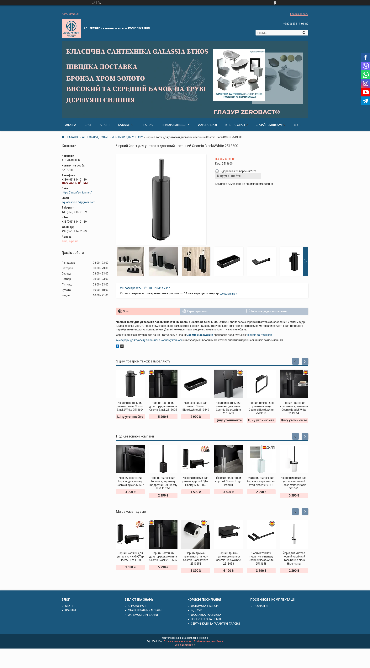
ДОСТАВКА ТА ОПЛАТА (206, 614)
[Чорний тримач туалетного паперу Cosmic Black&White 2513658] (195, 534)
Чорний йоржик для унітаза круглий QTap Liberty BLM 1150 (195, 481)
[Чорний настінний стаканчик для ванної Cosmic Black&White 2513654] (294, 384)
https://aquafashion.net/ (77, 192)
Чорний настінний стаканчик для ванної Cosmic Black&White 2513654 (294, 408)
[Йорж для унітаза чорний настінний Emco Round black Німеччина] (294, 534)
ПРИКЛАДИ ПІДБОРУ (175, 124)
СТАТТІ (104, 124)
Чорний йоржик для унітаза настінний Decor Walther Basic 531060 (293, 483)
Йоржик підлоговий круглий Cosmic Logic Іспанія (228, 481)
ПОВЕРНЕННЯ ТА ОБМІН (206, 619)
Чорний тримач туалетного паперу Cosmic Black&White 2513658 (195, 558)
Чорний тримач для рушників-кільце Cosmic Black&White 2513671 (261, 408)
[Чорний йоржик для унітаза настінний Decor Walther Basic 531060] (294, 459)
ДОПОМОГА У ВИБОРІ (205, 605)
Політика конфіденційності (209, 641)
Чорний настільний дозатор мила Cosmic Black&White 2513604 (130, 406)
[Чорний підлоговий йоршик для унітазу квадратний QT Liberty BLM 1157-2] (163, 459)
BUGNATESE (261, 605)
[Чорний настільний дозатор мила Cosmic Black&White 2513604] (130, 384)
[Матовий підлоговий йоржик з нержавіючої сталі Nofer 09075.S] (261, 459)
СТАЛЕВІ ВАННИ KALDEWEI (144, 610)
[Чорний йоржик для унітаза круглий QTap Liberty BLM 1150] (195, 459)
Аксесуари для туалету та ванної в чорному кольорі (149, 340)
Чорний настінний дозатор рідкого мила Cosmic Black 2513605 (163, 406)
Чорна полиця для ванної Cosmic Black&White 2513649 (195, 406)
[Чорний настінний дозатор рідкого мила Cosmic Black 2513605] (163, 384)
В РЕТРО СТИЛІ (235, 124)
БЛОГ (88, 124)
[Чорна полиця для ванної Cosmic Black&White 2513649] (195, 384)
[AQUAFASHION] (71, 28)
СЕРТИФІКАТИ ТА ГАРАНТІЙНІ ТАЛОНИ (215, 623)
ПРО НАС (147, 124)
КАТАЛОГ (124, 124)
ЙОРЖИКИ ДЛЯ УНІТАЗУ (127, 137)
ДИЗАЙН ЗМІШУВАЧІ (269, 124)
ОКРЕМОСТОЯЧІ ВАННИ (143, 614)
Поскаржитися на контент (178, 641)
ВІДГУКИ (196, 610)
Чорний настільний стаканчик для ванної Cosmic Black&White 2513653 (228, 408)
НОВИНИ (70, 610)
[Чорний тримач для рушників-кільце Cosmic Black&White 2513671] (261, 384)
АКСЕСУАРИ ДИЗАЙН (95, 137)
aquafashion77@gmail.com (78, 202)
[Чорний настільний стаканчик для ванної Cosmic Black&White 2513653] (228, 384)
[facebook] (117, 346)
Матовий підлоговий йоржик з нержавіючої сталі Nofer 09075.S (261, 481)
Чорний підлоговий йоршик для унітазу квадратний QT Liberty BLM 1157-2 (163, 483)
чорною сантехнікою (259, 334)
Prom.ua (203, 638)
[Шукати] (304, 32)
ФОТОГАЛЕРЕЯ (207, 124)
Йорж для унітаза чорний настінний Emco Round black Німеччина (294, 558)
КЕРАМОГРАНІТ (138, 605)
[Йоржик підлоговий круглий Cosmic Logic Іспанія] (228, 459)
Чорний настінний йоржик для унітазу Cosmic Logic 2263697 (130, 481)
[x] (122, 346)
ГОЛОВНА (70, 124)
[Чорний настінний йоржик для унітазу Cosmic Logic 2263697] (130, 459)
